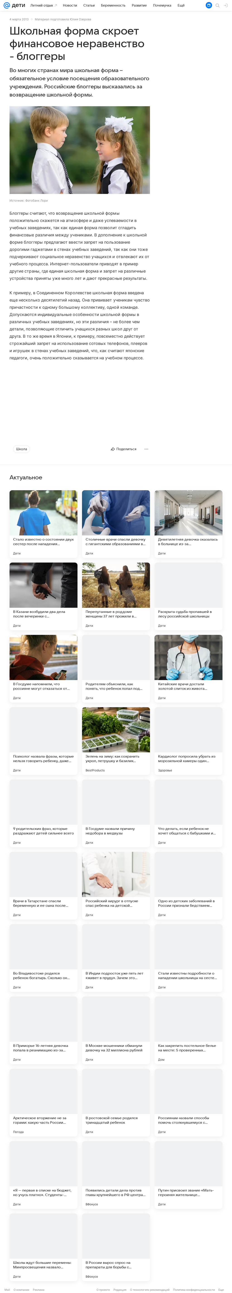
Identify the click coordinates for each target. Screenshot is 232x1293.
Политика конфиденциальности (194, 1289)
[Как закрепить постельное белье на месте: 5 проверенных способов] (188, 1030)
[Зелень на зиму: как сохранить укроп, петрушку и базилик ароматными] (116, 741)
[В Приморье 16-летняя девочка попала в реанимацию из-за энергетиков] (43, 1030)
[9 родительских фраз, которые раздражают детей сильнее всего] (43, 813)
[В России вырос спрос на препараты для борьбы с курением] (116, 1247)
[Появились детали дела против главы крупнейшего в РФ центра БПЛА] (116, 1175)
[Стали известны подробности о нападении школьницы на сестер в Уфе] (188, 958)
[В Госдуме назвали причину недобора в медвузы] (116, 813)
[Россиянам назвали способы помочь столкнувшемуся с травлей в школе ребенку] (188, 1103)
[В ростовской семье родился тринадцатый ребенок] (116, 1103)
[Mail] (7, 5)
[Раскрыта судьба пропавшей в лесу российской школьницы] (188, 596)
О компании (21, 1289)
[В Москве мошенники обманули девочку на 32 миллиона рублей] (116, 1030)
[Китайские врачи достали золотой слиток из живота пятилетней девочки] (188, 669)
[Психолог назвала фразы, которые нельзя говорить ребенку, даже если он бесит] (43, 741)
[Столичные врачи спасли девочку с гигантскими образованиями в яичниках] (116, 524)
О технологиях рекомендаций (149, 1289)
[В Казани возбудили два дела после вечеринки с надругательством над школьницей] (43, 596)
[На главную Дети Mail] (17, 5)
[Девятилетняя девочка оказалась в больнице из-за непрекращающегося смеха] (188, 524)
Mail (7, 1289)
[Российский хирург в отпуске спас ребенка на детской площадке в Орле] (116, 886)
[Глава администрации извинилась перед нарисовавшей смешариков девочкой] (188, 1247)
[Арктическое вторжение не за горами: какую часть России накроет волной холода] (43, 1103)
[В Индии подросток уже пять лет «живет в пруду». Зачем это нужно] (116, 958)
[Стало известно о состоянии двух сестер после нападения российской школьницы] (43, 524)
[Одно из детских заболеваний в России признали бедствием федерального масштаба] (188, 886)
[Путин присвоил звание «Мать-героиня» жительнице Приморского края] (188, 1175)
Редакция (120, 1289)
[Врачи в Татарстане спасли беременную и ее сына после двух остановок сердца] (43, 886)
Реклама (38, 1289)
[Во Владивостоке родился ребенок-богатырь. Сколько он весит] (43, 958)
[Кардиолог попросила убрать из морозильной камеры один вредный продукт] (188, 741)
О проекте (103, 1289)
